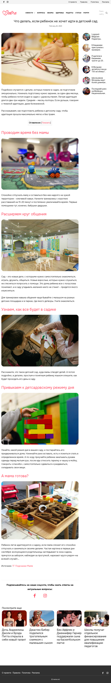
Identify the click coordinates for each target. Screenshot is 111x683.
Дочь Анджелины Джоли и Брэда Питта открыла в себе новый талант (14, 634)
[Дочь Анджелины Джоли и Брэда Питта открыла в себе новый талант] (14, 618)
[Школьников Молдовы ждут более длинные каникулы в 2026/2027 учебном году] (86, 80)
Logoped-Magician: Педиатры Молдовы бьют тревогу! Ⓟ (98, 36)
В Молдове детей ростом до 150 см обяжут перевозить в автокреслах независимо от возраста (99, 69)
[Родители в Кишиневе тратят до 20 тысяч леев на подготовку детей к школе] (86, 58)
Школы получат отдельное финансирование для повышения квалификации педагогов (95, 638)
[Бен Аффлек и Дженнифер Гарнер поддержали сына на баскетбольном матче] (69, 618)
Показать (46, 123)
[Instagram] (7, 2)
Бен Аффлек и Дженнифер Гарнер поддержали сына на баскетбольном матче (69, 636)
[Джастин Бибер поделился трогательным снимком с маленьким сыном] (41, 618)
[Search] (107, 13)
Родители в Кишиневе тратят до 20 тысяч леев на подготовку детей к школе (98, 58)
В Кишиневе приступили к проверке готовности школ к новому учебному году (99, 47)
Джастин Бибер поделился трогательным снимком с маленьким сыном (41, 636)
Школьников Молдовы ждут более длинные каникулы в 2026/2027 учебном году (98, 80)
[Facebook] (4, 2)
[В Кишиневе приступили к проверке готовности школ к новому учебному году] (86, 48)
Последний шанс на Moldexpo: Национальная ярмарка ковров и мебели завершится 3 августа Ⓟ (99, 91)
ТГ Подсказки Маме (22, 566)
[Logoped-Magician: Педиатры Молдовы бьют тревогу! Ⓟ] (86, 37)
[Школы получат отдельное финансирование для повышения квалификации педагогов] (96, 618)
